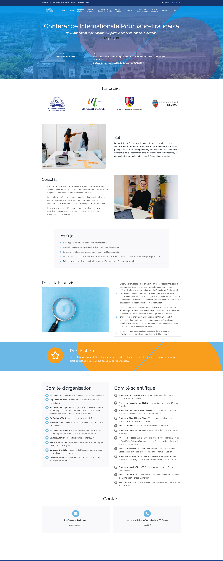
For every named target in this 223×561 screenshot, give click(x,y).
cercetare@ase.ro (83, 3)
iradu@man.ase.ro (75, 525)
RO (105, 38)
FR (118, 38)
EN (112, 38)
